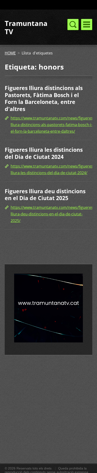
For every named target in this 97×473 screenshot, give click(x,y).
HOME (10, 53)
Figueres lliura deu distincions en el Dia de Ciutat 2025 (45, 194)
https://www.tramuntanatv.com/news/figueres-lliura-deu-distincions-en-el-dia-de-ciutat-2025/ (52, 214)
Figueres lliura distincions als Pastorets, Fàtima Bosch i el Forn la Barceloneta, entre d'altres (44, 98)
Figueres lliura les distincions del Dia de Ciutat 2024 (44, 153)
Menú (86, 24)
